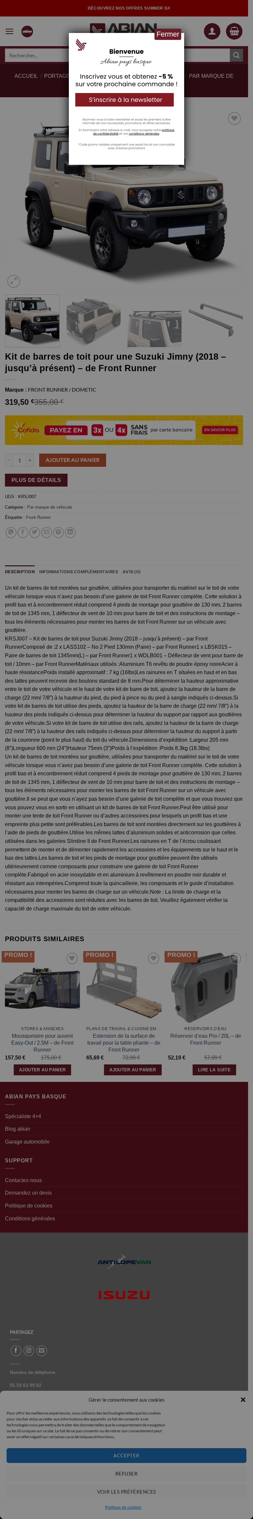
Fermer (167, 34)
